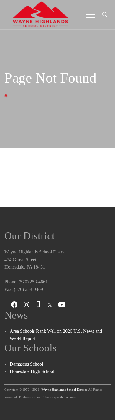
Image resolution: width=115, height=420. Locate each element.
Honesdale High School (32, 371)
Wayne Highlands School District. (65, 389)
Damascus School (26, 363)
